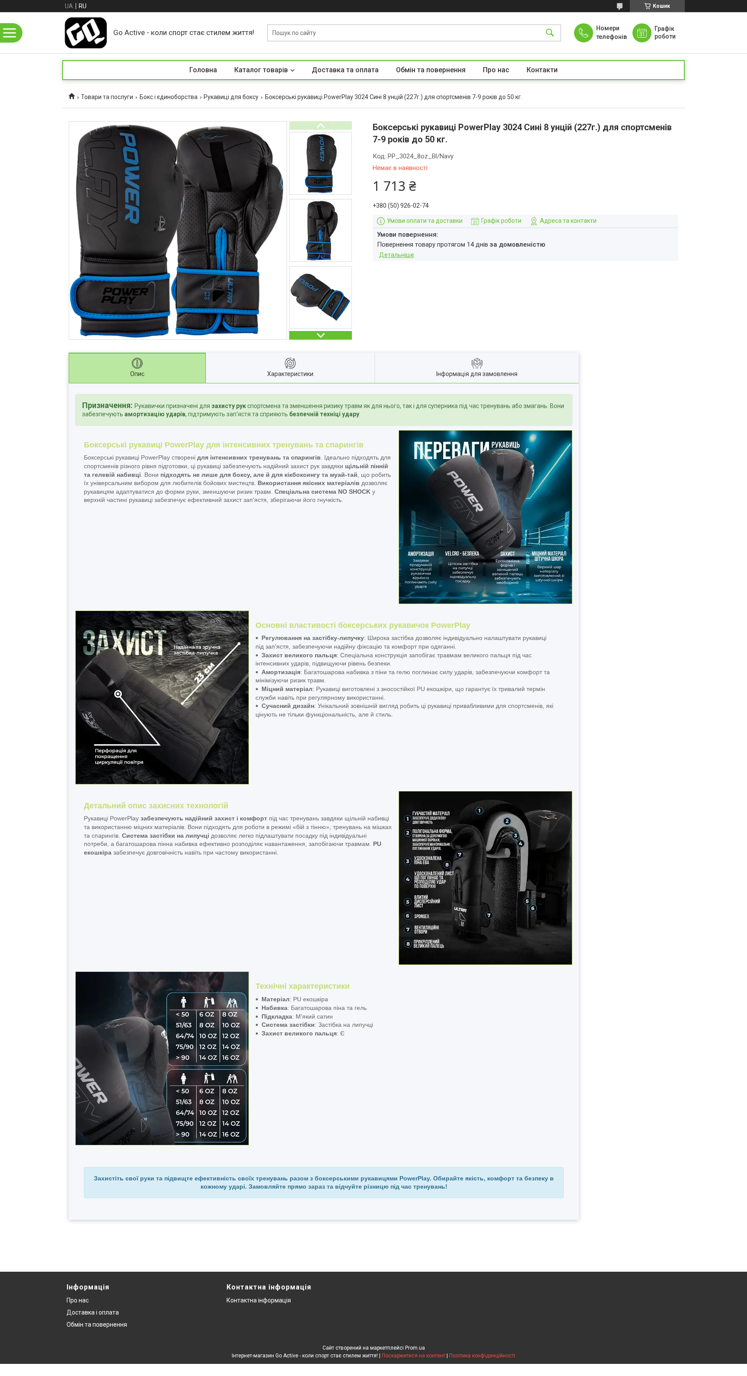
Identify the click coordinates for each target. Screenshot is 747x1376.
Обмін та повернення (431, 70)
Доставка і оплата (93, 1312)
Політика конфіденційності (482, 1356)
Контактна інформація (259, 1300)
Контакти (542, 70)
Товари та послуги (107, 96)
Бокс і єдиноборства (169, 96)
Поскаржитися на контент (413, 1356)
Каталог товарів (261, 70)
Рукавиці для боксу (231, 96)
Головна (203, 70)
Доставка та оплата (345, 70)
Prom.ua (415, 1348)
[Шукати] (550, 33)
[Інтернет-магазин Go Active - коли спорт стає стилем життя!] (85, 32)
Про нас (496, 70)
